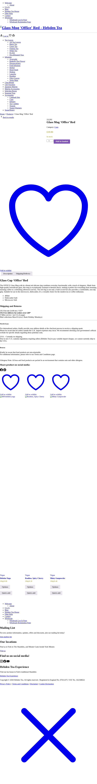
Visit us (3, 651)
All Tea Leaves (15, 42)
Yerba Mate (13, 80)
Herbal (12, 68)
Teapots (12, 106)
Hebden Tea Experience (9, 676)
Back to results (8, 117)
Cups (11, 99)
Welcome (8, 3)
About (11, 5)
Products (10, 114)
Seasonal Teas (10, 93)
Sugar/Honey (10, 110)
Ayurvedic (13, 59)
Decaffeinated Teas (16, 55)
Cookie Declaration (46, 684)
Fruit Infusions (14, 66)
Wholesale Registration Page (20, 22)
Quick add (6, 593)
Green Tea (13, 46)
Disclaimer (34, 684)
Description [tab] (8, 274)
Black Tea (13, 44)
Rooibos (12, 76)
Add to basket (62, 141)
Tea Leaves (9, 40)
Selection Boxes (11, 91)
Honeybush (13, 70)
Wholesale (9, 18)
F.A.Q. (7, 7)
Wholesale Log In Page (18, 20)
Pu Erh (12, 53)
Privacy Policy (5, 684)
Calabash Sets (14, 97)
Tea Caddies (14, 104)
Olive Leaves (14, 78)
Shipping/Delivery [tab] (23, 274)
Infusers (12, 102)
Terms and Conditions (20, 684)
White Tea (13, 51)
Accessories (9, 95)
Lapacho (12, 74)
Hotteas (12, 72)
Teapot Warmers (15, 108)
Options (5, 587)
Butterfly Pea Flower (17, 61)
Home (2, 114)
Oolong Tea (13, 49)
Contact (8, 16)
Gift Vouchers (10, 85)
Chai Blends (9, 83)
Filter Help (9, 13)
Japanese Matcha (11, 87)
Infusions (8, 57)
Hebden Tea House (12, 11)
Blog (6, 9)
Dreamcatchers (15, 63)
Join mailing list (6, 637)
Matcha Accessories (12, 89)
